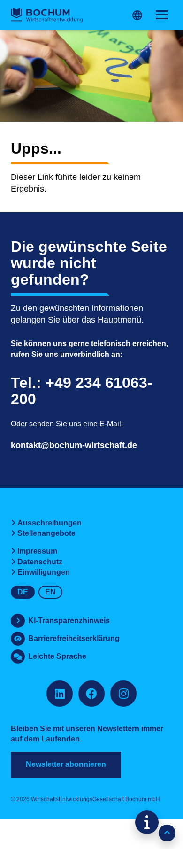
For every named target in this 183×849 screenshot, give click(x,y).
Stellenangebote (46, 533)
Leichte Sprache (57, 656)
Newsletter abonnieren (66, 764)
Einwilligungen (43, 572)
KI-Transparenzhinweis (69, 621)
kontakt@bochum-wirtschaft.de (74, 445)
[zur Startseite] (47, 15)
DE (22, 592)
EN (50, 592)
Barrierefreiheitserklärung (74, 638)
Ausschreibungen (49, 523)
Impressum (37, 551)
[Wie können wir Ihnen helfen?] (147, 822)
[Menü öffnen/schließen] (162, 15)
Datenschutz (39, 562)
